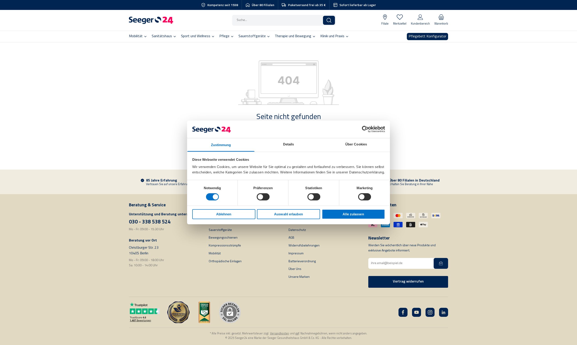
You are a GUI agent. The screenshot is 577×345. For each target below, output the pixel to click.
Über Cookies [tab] (356, 144)
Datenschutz (297, 230)
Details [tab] (288, 144)
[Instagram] (430, 312)
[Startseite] (151, 20)
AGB (291, 237)
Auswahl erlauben (288, 214)
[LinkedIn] (443, 312)
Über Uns (294, 269)
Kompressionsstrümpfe (225, 245)
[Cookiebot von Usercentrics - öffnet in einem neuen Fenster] (365, 129)
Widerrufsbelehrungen (304, 245)
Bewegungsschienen (223, 237)
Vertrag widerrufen (408, 281)
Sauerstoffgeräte (220, 230)
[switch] (263, 196)
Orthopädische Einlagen (225, 261)
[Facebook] (403, 312)
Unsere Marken (299, 277)
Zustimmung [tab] (221, 145)
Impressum (296, 253)
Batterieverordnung (302, 261)
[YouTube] (416, 312)
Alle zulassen (353, 214)
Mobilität (215, 253)
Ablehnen (223, 214)
